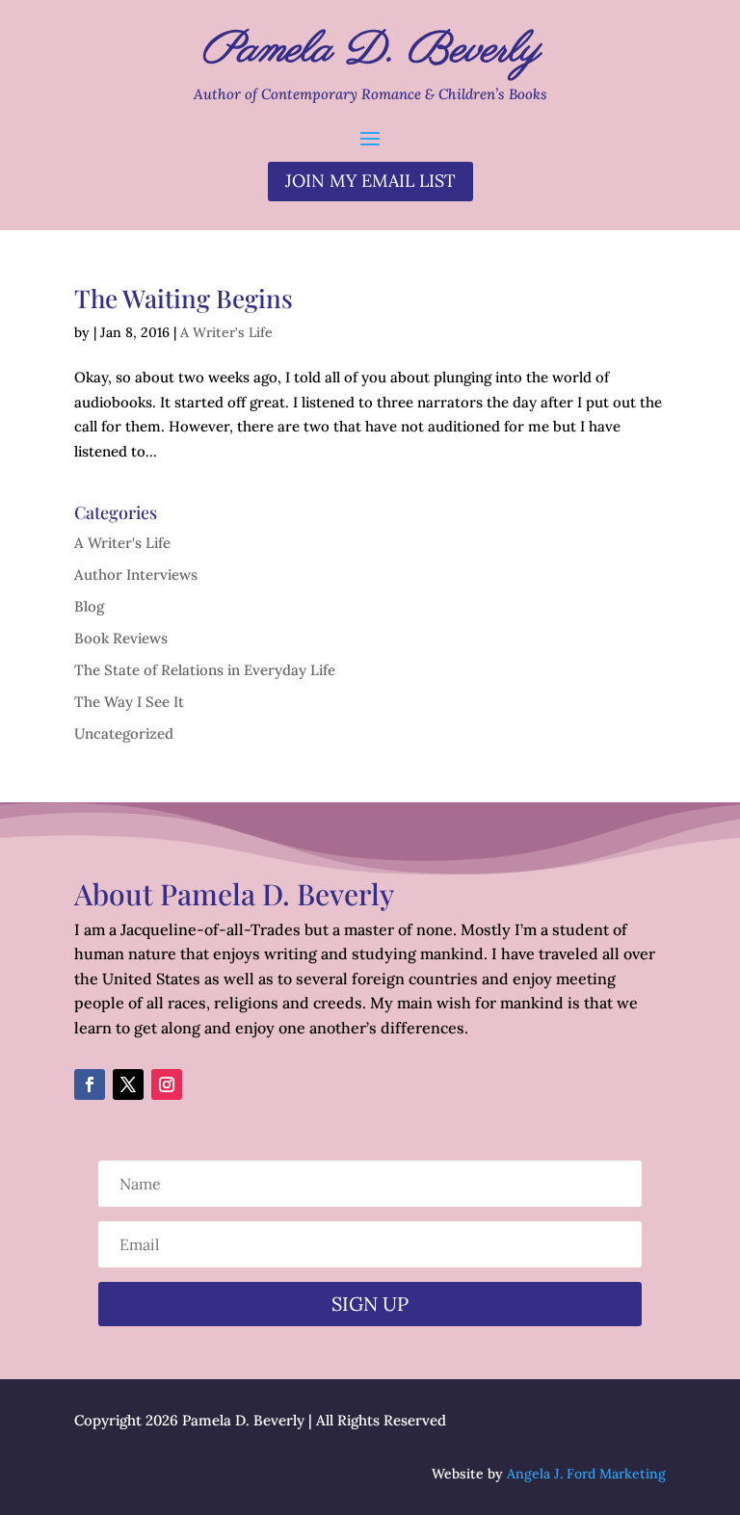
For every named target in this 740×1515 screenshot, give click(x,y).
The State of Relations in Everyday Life (204, 670)
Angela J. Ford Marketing (586, 1473)
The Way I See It (129, 701)
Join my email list (370, 181)
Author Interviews (136, 574)
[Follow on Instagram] (166, 1084)
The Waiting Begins (183, 298)
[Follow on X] (128, 1084)
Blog (89, 606)
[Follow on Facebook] (89, 1084)
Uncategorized (123, 733)
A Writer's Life (226, 332)
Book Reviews (121, 638)
